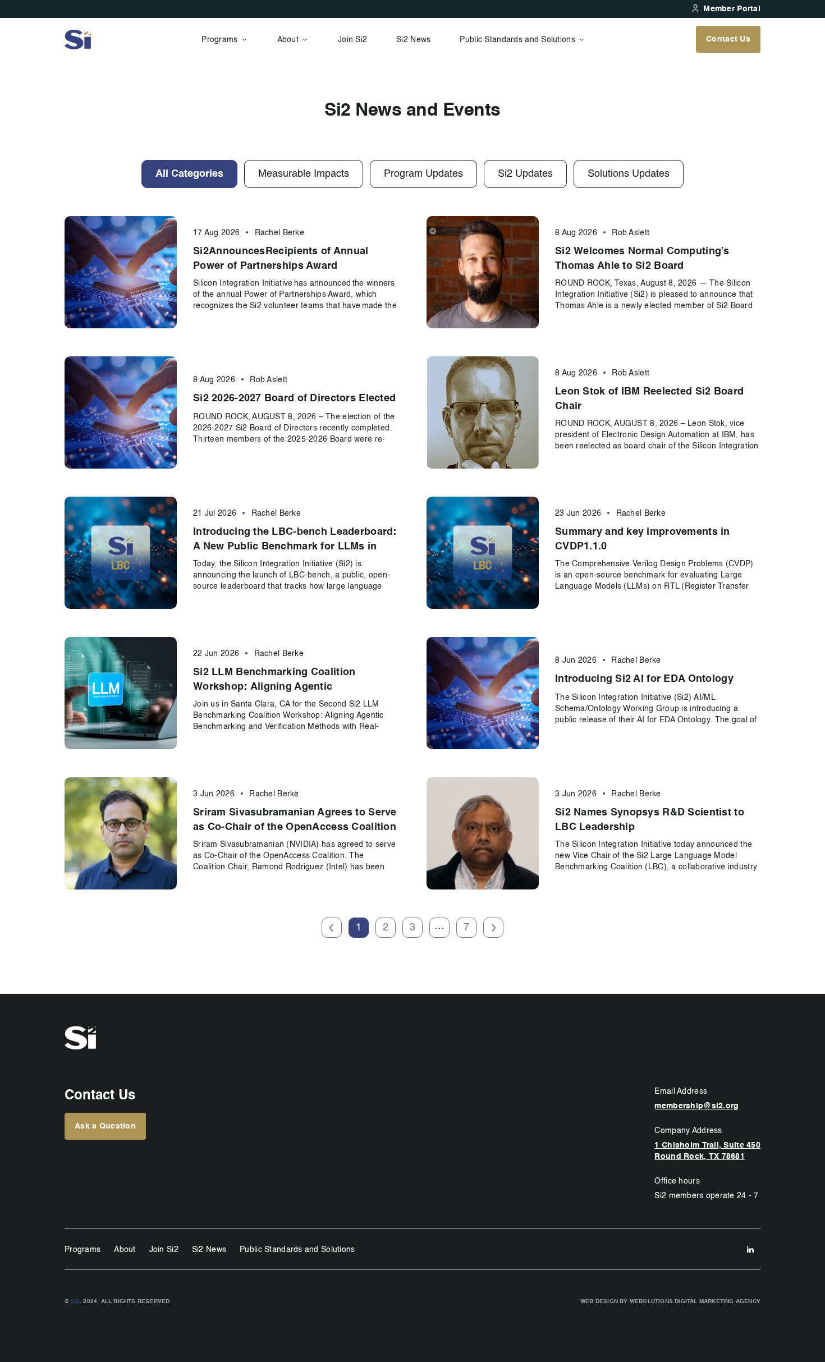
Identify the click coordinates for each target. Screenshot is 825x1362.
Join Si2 (352, 40)
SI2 (75, 1301)
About (288, 40)
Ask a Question (105, 1126)
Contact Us (728, 39)
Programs (219, 40)
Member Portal (731, 9)
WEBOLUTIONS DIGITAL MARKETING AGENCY (695, 1301)
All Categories (189, 174)
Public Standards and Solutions (517, 40)
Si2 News (413, 40)
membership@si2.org (696, 1106)
